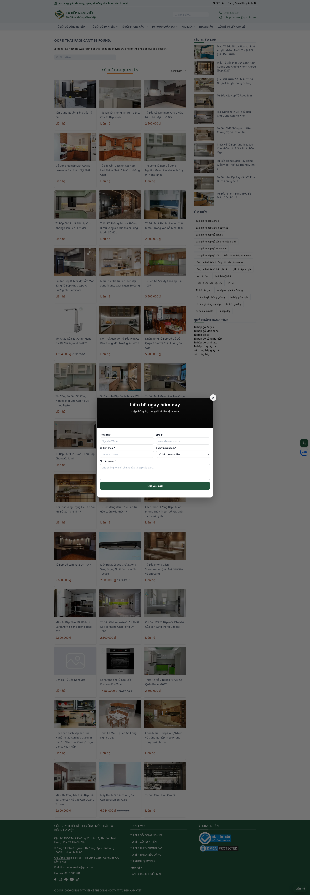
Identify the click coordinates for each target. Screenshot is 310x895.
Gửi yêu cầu (155, 486)
